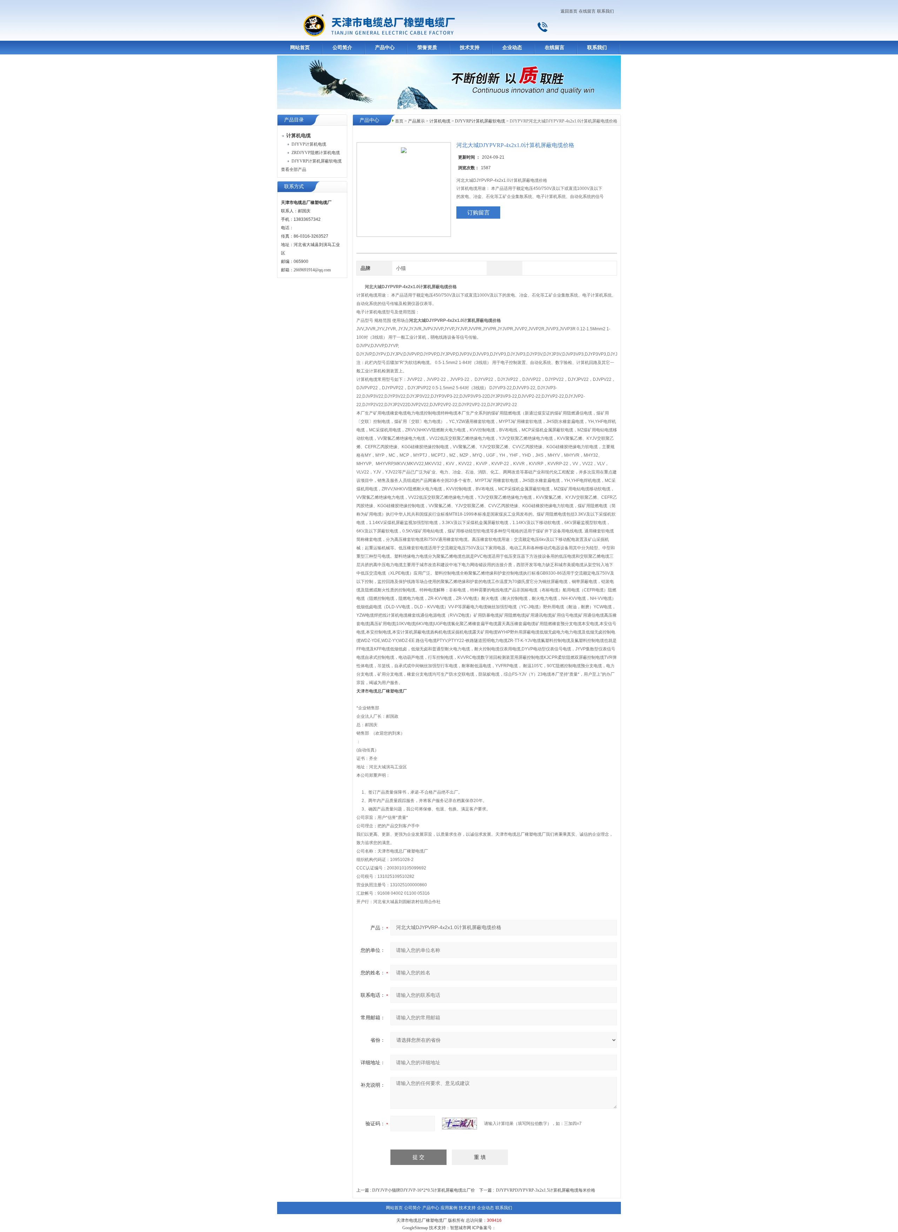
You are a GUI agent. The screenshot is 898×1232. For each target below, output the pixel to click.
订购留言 (478, 213)
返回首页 (569, 11)
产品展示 (416, 121)
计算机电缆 (439, 121)
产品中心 (385, 47)
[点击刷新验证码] (459, 1124)
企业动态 (512, 47)
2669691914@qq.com (312, 269)
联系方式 (294, 186)
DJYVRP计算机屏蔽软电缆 (316, 161)
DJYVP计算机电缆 (308, 144)
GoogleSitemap (415, 1227)
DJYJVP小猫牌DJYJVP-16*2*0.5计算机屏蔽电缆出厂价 (423, 1190)
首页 (399, 121)
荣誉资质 (427, 47)
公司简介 (342, 47)
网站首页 (300, 47)
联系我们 (605, 11)
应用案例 (449, 1207)
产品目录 (294, 119)
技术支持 (470, 47)
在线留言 (587, 11)
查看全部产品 (293, 169)
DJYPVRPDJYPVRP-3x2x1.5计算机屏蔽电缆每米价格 (545, 1190)
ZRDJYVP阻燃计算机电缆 (315, 152)
